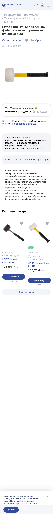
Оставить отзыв (11, 40)
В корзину (14, 276)
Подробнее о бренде (24, 123)
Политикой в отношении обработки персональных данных (20, 502)
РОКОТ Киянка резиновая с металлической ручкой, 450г (10, 261)
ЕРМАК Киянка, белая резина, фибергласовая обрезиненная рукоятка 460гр (39, 264)
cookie (30, 496)
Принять (11, 509)
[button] (5, 76)
